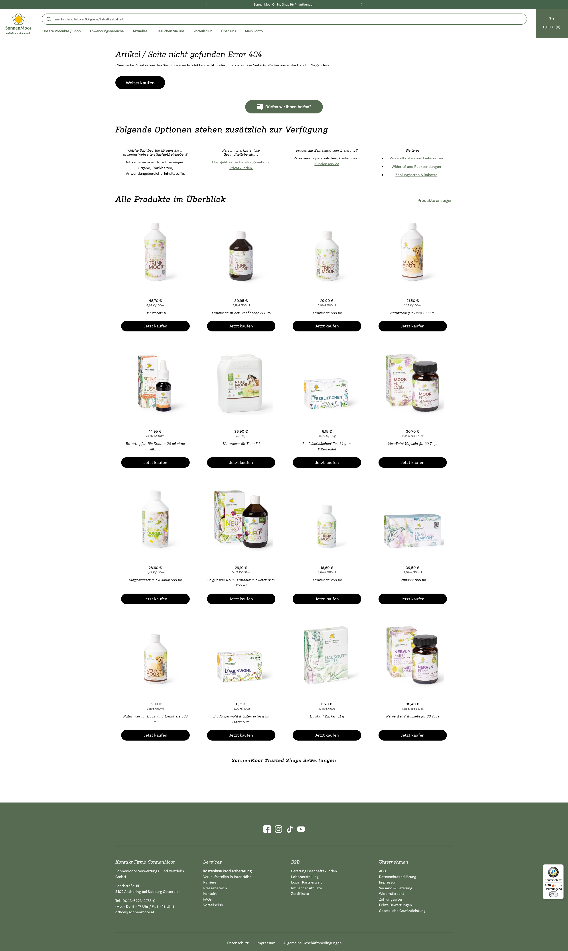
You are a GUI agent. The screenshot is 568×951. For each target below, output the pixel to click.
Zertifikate (300, 893)
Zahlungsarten (391, 899)
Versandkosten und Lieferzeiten (416, 158)
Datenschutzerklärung (397, 876)
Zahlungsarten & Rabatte (416, 174)
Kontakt (210, 893)
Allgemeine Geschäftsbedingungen (312, 942)
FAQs (207, 899)
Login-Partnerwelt (306, 882)
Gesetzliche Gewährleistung (402, 910)
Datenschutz (238, 942)
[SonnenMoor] (19, 23)
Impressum (388, 882)
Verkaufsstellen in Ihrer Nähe (227, 876)
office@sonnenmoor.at (134, 911)
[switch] (553, 894)
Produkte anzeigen (435, 200)
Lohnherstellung (305, 876)
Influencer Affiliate (306, 888)
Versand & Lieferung (395, 888)
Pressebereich (215, 888)
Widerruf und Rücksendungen (416, 166)
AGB (382, 870)
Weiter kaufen (140, 82)
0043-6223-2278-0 (139, 900)
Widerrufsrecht (391, 893)
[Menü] (561, 867)
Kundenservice (326, 163)
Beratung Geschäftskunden (314, 870)
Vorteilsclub (213, 904)
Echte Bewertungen (395, 904)
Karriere (209, 882)
